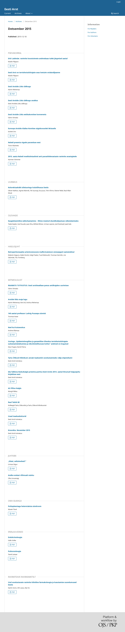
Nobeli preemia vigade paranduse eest (24, 142)
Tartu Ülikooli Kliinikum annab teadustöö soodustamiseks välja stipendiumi (40, 358)
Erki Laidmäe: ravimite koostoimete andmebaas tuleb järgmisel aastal (38, 58)
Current (7, 13)
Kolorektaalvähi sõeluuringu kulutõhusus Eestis (28, 187)
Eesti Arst (11, 9)
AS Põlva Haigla (14, 388)
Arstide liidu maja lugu (17, 299)
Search (116, 13)
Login (118, 2)
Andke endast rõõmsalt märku (21, 475)
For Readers (92, 29)
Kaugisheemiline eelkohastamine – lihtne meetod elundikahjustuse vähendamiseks (43, 221)
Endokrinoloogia (15, 537)
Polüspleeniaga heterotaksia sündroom (24, 506)
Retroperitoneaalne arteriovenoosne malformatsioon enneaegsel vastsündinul (41, 252)
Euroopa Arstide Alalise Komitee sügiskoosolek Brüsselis (32, 128)
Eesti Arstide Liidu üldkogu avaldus (23, 100)
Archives (18, 13)
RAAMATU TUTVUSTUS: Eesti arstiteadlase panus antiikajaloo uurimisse (38, 285)
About (28, 13)
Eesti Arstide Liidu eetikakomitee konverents (27, 114)
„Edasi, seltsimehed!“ (17, 461)
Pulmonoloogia (14, 551)
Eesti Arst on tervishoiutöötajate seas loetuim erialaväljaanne (34, 72)
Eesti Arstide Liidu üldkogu (19, 86)
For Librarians (93, 36)
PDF (13, 66)
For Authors (92, 32)
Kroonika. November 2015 (19, 430)
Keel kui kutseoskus (16, 327)
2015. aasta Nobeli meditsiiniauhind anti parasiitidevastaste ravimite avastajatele (42, 156)
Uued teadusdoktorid (17, 416)
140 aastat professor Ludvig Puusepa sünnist (27, 313)
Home (10, 21)
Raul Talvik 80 (14, 402)
